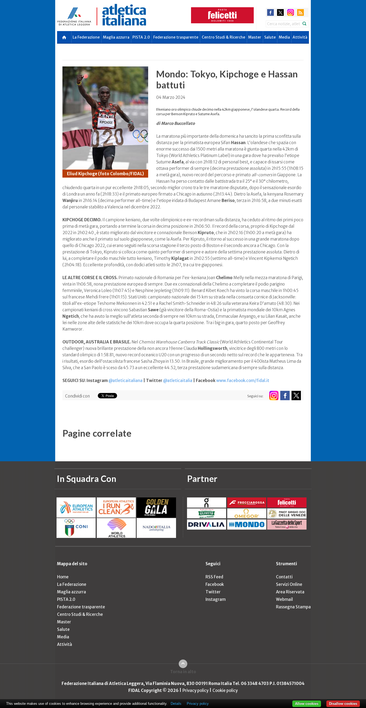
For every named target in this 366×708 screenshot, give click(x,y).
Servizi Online (289, 584)
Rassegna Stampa (293, 606)
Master (254, 37)
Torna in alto (183, 671)
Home (63, 576)
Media (284, 37)
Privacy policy (195, 690)
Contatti (284, 576)
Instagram (216, 599)
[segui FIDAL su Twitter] (296, 395)
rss (300, 12)
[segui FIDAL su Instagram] (273, 395)
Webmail (284, 599)
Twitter (213, 591)
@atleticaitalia (177, 380)
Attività (300, 37)
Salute (270, 37)
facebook (270, 12)
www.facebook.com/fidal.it (242, 380)
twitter (280, 12)
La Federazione (86, 37)
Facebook (215, 584)
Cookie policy (225, 690)
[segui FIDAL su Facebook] (285, 395)
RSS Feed (214, 576)
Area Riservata (290, 591)
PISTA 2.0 (141, 37)
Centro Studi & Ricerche (223, 37)
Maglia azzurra (116, 37)
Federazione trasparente (175, 37)
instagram (290, 12)
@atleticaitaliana (126, 380)
